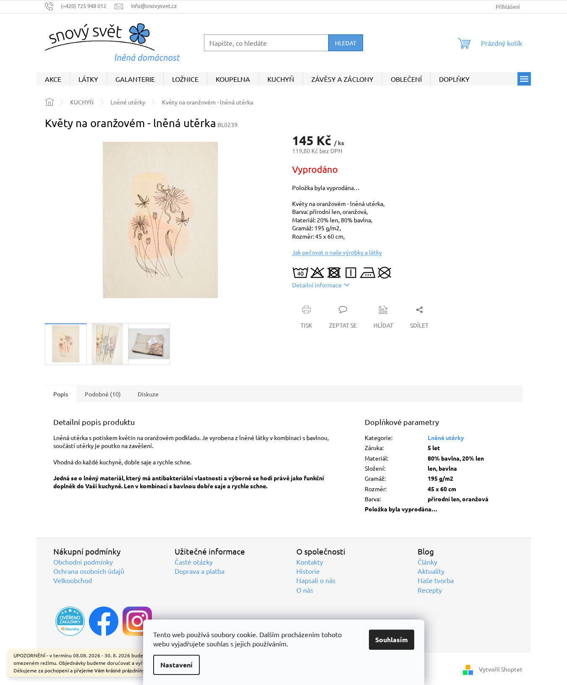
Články (427, 561)
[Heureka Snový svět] (70, 621)
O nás (304, 590)
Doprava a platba (200, 571)
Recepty (430, 590)
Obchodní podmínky (83, 561)
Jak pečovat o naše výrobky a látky (337, 252)
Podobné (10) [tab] (103, 394)
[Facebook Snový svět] (103, 621)
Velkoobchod (72, 580)
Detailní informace (317, 285)
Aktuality (431, 571)
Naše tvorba (436, 580)
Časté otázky (194, 561)
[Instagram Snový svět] (137, 621)
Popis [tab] (60, 394)
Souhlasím (391, 639)
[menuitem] (53, 79)
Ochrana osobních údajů (88, 571)
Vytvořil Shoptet (501, 668)
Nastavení (176, 664)
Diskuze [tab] (148, 394)
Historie (308, 571)
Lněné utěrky (446, 437)
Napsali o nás (315, 580)
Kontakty (309, 561)
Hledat (345, 43)
